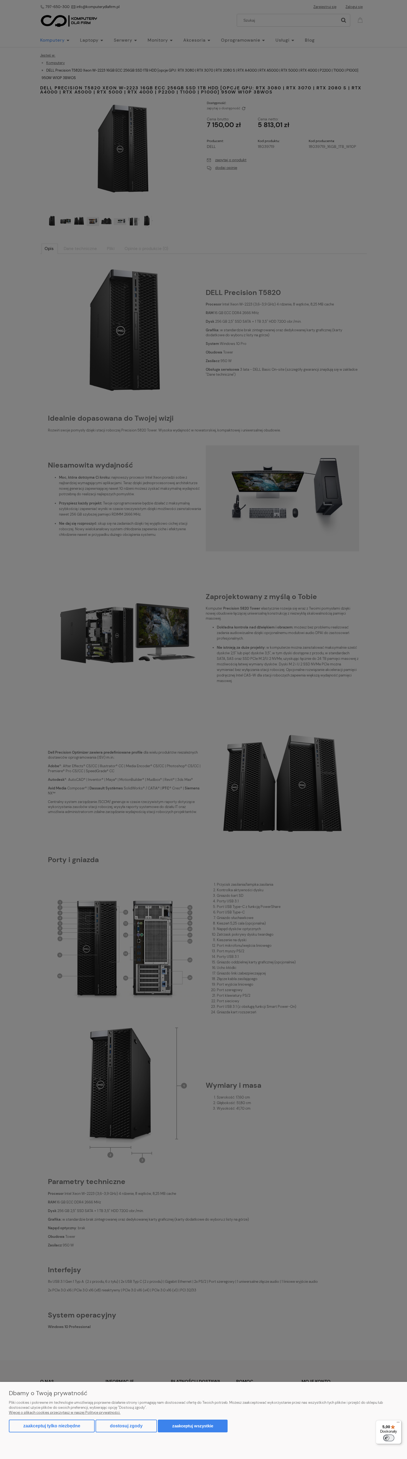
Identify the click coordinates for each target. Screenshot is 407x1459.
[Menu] (398, 1423)
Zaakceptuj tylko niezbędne (51, 1425)
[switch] (388, 1438)
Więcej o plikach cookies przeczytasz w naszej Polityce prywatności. (64, 1412)
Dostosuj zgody (126, 1425)
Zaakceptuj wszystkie (192, 1425)
